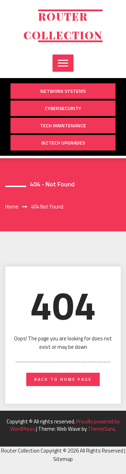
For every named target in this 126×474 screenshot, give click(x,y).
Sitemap (63, 459)
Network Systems (63, 91)
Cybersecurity (63, 108)
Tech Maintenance (63, 125)
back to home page (63, 379)
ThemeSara (101, 429)
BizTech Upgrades (63, 142)
